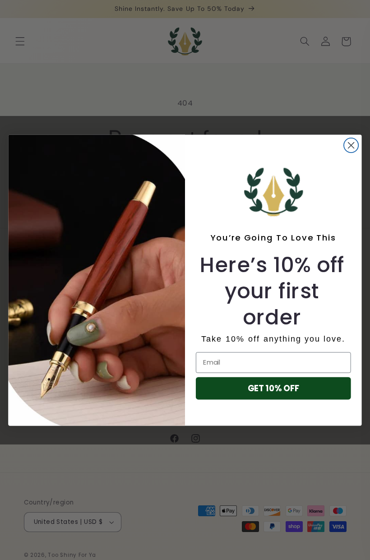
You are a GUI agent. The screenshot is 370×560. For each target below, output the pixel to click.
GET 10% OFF (273, 388)
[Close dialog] (351, 145)
